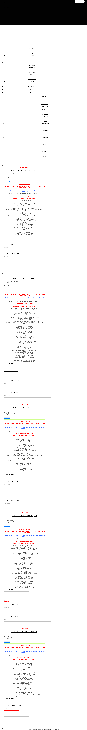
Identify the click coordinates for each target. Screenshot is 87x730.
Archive (31, 62)
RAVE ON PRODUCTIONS (32, 79)
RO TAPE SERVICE (31, 36)
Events (31, 89)
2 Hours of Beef (32, 83)
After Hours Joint (32, 67)
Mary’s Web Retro (31, 30)
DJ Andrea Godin (32, 48)
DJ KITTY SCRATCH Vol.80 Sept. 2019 (11, 597)
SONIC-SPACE (32, 50)
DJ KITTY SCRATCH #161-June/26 (24, 408)
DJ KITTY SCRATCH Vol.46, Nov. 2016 (11, 712)
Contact (5, 4)
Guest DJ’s (31, 45)
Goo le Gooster (32, 60)
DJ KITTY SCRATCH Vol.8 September (11, 244)
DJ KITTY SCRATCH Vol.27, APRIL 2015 (11, 253)
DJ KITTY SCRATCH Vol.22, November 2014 (12, 705)
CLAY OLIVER (46, 135)
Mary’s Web (31, 27)
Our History (31, 42)
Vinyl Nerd (32, 55)
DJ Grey (31, 33)
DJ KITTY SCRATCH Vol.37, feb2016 (11, 604)
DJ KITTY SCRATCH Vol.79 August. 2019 (11, 380)
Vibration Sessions (32, 57)
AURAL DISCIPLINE (32, 65)
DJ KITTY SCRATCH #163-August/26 (24, 170)
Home (5, 2)
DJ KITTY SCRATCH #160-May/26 (24, 516)
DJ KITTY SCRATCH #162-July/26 (24, 278)
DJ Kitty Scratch (31, 39)
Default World (32, 72)
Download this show (24, 184)
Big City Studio (56, 729)
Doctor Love (32, 74)
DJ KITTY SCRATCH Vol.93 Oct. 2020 (11, 371)
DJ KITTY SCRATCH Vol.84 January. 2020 (12, 500)
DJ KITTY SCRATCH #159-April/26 (24, 632)
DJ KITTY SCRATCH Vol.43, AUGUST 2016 (12, 722)
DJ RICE (32, 53)
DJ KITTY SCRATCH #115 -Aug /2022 (11, 616)
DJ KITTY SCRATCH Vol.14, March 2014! (11, 491)
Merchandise (6, 7)
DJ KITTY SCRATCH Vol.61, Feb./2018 (11, 481)
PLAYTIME (45, 142)
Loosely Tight (32, 81)
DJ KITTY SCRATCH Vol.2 (8, 262)
